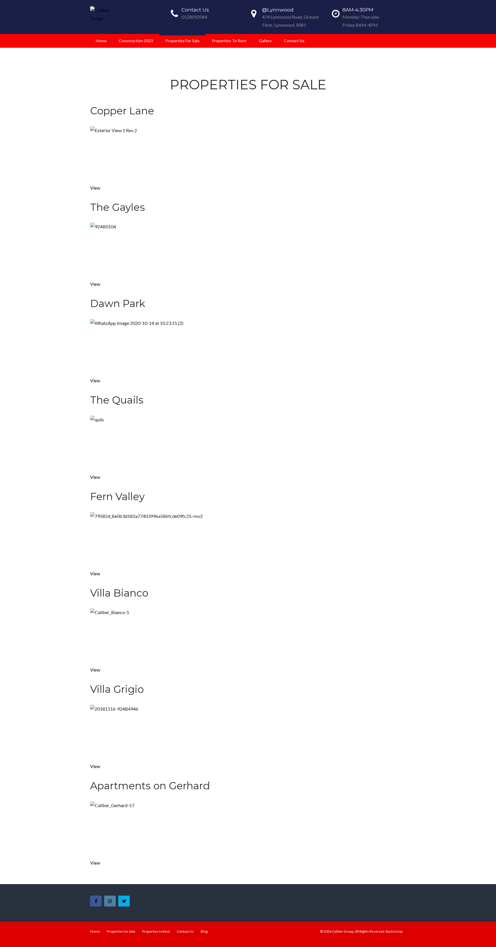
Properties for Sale (182, 40)
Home (101, 40)
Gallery (265, 40)
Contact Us (294, 40)
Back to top (394, 931)
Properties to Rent (229, 40)
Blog (204, 931)
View (95, 187)
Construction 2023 (136, 40)
